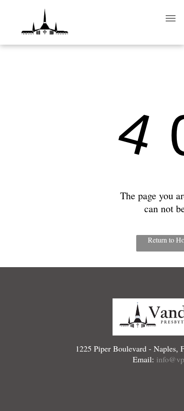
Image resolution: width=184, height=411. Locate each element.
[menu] (171, 18)
